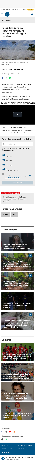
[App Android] (6, 439)
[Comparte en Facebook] (3, 78)
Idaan (5, 214)
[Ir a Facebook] (2, 432)
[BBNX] (3, 458)
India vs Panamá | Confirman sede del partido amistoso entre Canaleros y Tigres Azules (17, 356)
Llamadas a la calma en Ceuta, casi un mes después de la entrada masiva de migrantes (17, 376)
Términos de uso (6, 449)
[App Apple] (2, 439)
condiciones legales (18, 176)
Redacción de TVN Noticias (12, 69)
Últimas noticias (5, 9)
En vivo (31, 9)
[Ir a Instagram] (6, 432)
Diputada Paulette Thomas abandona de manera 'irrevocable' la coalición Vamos (17, 246)
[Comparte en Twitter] (6, 78)
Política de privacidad (25, 445)
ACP (14, 214)
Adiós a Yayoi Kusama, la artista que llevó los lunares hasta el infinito (17, 415)
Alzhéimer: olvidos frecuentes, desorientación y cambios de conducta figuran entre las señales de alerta (16, 324)
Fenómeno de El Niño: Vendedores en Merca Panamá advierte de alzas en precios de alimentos (17, 265)
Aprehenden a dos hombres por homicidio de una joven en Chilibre (17, 305)
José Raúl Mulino (15, 9)
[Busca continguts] (32, 14)
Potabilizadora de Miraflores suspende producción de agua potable (15, 199)
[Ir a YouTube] (10, 432)
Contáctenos (5, 452)
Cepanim (24, 9)
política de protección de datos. (19, 177)
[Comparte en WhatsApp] (10, 78)
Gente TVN (4, 445)
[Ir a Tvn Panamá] (17, 14)
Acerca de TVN (22, 449)
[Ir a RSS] (14, 432)
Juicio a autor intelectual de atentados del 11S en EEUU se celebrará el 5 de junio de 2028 (17, 396)
